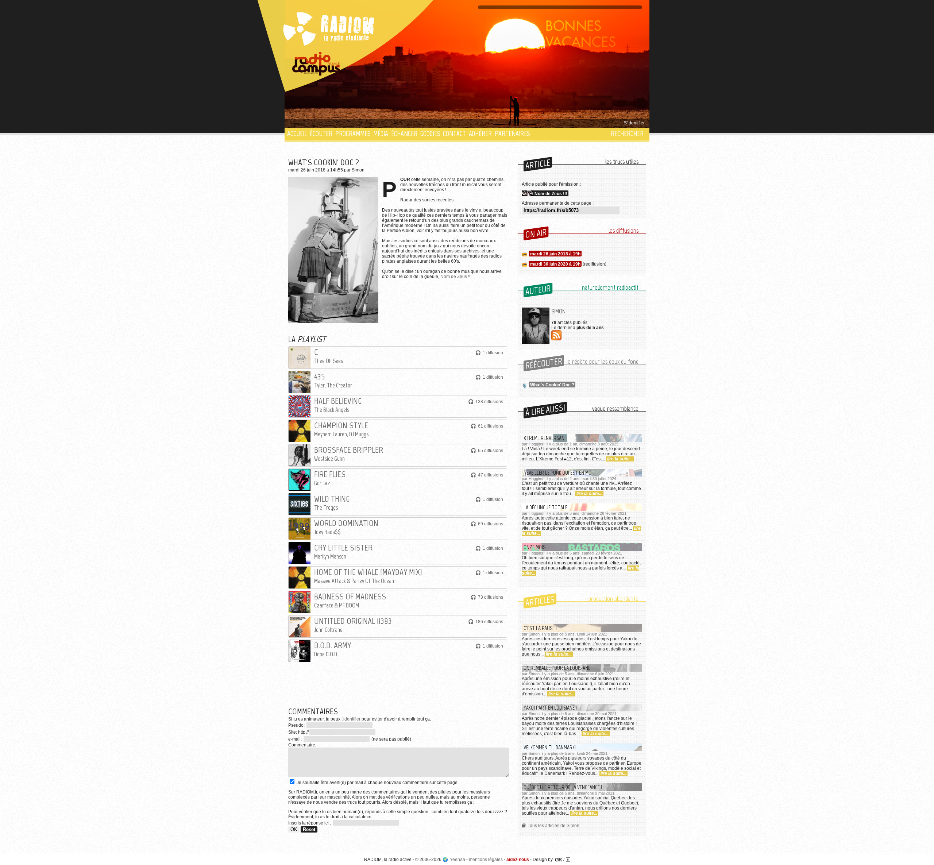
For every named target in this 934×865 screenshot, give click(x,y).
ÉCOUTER (321, 134)
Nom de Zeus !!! (455, 276)
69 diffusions (490, 523)
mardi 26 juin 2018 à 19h (555, 253)
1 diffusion (493, 352)
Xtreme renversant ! (547, 438)
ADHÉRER (480, 134)
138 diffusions (489, 401)
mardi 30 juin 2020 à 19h (555, 264)
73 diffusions (490, 597)
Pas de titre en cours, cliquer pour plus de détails (336, 122)
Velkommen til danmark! (550, 747)
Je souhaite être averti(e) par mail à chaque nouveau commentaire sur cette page (377, 782)
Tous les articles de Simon (553, 825)
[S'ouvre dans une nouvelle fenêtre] (316, 63)
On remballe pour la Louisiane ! (558, 667)
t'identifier (350, 719)
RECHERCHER (627, 134)
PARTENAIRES (512, 134)
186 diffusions (489, 621)
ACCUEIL (297, 134)
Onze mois (534, 547)
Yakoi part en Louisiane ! (550, 707)
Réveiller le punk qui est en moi (558, 472)
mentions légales (486, 859)
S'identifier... (636, 122)
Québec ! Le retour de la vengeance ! (563, 787)
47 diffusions (490, 475)
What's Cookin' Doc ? (552, 384)
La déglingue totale (545, 507)
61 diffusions (490, 426)
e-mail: (295, 739)
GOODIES (430, 134)
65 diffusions (490, 450)
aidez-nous (517, 859)
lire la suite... (620, 459)
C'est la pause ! (540, 628)
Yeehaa (457, 859)
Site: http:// (298, 732)
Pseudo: (297, 725)
